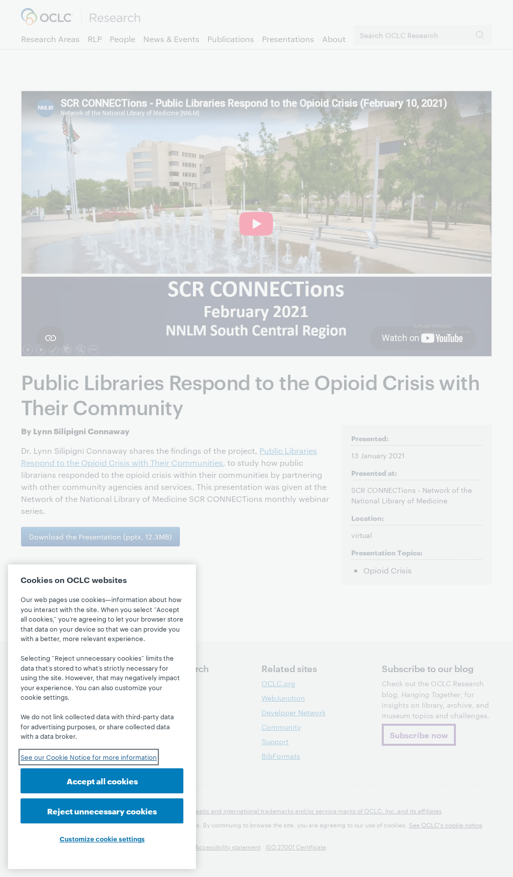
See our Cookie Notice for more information (89, 756)
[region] (102, 716)
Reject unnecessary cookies (102, 810)
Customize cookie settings (102, 838)
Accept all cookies (102, 780)
